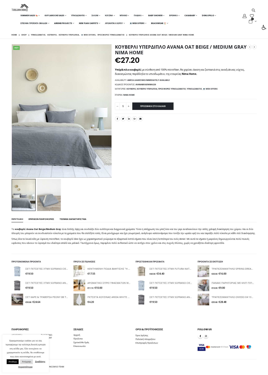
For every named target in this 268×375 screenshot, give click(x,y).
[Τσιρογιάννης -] (20, 8)
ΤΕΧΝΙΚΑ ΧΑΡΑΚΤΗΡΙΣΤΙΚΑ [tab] (73, 219)
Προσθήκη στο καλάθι (152, 106)
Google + (134, 118)
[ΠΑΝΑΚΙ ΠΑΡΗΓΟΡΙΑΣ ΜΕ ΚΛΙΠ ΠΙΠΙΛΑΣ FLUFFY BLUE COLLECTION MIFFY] (203, 285)
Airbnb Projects (63, 23)
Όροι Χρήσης (142, 335)
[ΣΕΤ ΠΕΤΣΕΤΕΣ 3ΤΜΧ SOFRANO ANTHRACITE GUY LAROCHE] (17, 285)
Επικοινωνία (79, 346)
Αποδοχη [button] (13, 362)
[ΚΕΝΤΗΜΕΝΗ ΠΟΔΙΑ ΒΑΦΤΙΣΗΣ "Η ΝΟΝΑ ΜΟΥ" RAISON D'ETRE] (79, 271)
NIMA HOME (129, 95)
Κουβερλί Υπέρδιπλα (147, 89)
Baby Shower (155, 15)
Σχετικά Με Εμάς (81, 342)
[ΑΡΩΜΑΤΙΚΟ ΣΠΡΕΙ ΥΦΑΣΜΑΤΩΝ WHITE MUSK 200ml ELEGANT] (79, 285)
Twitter (123, 118)
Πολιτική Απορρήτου (145, 339)
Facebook (117, 118)
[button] (264, 27)
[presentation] (12, 111)
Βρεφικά (173, 15)
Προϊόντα (78, 338)
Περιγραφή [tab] (17, 219)
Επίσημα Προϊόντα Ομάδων (33, 23)
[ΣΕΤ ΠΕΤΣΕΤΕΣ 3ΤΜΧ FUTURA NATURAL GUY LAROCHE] (141, 271)
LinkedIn (128, 118)
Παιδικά (137, 15)
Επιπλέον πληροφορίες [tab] (41, 219)
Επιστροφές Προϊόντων (147, 342)
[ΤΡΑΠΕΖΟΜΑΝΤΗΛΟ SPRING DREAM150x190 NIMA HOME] (203, 271)
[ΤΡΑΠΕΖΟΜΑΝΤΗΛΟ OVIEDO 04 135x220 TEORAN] (203, 299)
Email (140, 118)
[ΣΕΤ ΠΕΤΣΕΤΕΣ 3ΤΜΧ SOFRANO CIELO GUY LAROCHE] (17, 271)
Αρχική (77, 334)
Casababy (189, 15)
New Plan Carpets (88, 23)
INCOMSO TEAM (56, 366)
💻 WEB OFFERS (137, 23)
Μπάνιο (123, 15)
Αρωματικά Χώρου (114, 23)
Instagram (206, 336)
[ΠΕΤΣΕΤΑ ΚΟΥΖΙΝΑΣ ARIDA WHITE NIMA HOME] (79, 299)
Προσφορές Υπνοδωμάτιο (172, 89)
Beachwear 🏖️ (158, 23)
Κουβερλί (131, 89)
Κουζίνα (109, 15)
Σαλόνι (95, 15)
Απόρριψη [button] (26, 362)
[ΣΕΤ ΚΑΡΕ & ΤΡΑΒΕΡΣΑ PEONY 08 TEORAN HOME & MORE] (17, 299)
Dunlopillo (208, 15)
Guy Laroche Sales (54, 15)
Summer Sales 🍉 (29, 15)
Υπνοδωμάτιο (78, 15)
